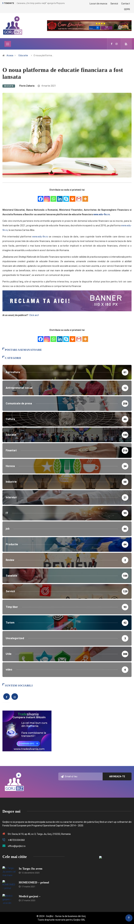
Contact (125, 3)
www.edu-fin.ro (101, 214)
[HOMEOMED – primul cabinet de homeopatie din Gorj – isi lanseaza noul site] (9, 885)
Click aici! (34, 315)
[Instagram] (47, 197)
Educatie (23, 55)
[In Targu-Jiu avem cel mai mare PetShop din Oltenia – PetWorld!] (9, 871)
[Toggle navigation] (7, 43)
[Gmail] (79, 197)
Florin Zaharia (26, 85)
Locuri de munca (98, 3)
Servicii (114, 3)
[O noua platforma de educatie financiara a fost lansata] (111, 44)
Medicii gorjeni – (29, 896)
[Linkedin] (60, 197)
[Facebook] (40, 197)
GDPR (127, 9)
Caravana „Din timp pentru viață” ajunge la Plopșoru (41, 3)
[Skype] (66, 197)
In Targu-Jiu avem (30, 868)
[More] (85, 197)
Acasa (10, 55)
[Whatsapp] (53, 197)
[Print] (72, 197)
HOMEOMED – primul (34, 882)
